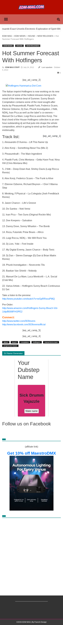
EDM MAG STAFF (12, 67)
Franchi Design (40, 622)
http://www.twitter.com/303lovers (18, 321)
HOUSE (31, 36)
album (6, 342)
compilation (25, 342)
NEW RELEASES (45, 36)
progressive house (10, 346)
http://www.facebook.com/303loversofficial (24, 324)
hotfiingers (36, 342)
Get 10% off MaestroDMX (31, 453)
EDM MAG (7, 36)
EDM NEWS (19, 36)
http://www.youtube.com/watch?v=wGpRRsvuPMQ (28, 299)
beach (14, 342)
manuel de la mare (51, 342)
